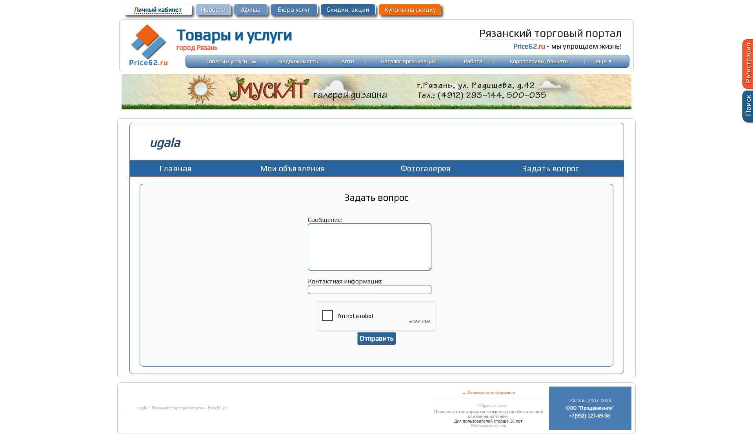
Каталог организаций (409, 61)
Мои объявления (292, 168)
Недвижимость (298, 61)
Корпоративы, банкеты (539, 61)
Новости (213, 9)
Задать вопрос (550, 168)
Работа (473, 61)
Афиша (250, 9)
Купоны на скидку (410, 9)
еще (604, 61)
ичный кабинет (158, 9)
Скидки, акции (348, 9)
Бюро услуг (294, 9)
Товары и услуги (234, 34)
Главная (175, 168)
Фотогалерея (426, 168)
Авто (347, 61)
